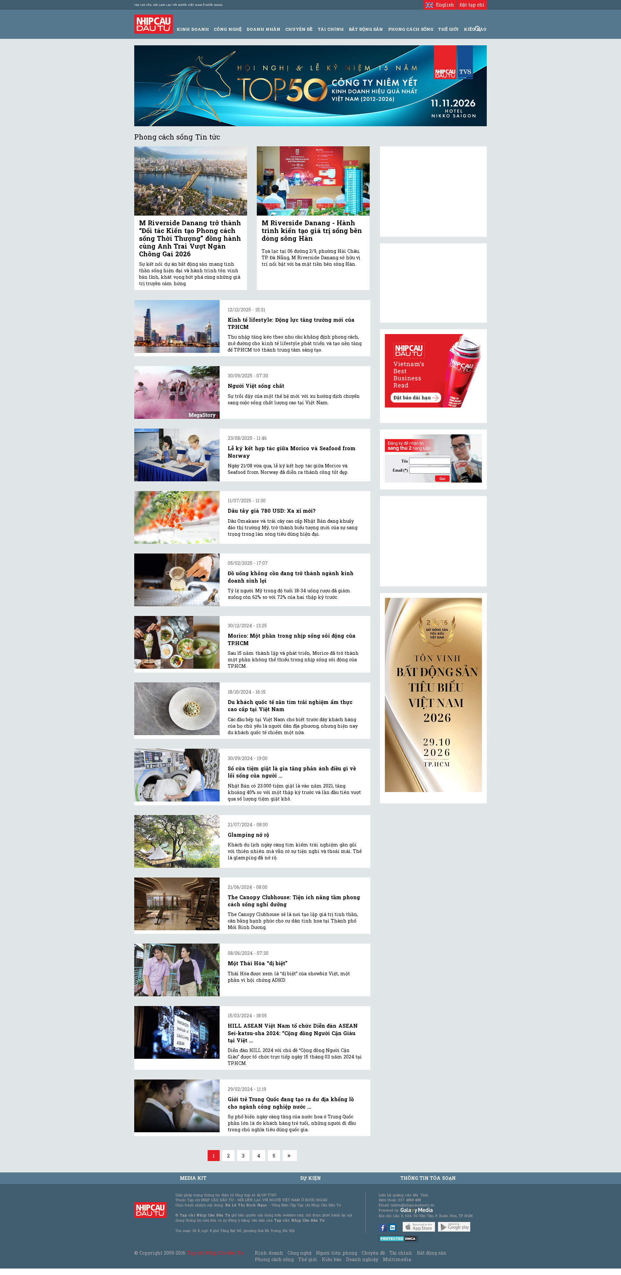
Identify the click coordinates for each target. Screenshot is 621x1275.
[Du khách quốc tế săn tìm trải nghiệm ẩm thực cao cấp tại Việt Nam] (177, 708)
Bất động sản (366, 29)
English (443, 5)
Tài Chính (331, 29)
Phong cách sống (274, 1259)
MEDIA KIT (193, 1178)
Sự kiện (310, 1178)
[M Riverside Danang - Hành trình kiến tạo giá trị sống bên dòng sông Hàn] (313, 181)
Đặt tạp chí (472, 5)
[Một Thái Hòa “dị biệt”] (177, 970)
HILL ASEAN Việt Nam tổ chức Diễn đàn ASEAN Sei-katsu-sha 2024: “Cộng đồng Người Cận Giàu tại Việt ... (293, 1033)
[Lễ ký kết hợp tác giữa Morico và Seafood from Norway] (177, 455)
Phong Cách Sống (410, 29)
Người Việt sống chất (256, 385)
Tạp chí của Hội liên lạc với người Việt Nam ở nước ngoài (178, 4)
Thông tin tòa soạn (428, 1178)
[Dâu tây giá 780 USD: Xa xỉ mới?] (177, 517)
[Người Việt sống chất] (177, 392)
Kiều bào (331, 1259)
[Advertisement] (433, 541)
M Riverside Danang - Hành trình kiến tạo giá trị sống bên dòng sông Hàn (312, 230)
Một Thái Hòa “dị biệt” (258, 963)
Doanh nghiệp (362, 1259)
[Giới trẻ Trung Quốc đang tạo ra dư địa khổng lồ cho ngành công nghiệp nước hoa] (177, 1105)
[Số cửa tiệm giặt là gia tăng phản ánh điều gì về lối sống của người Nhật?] (177, 775)
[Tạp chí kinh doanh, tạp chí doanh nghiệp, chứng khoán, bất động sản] (153, 23)
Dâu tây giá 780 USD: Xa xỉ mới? (272, 510)
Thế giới (448, 29)
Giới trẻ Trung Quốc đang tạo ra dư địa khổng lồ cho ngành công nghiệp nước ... (291, 1103)
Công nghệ (299, 1253)
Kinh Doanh (193, 29)
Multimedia (397, 1259)
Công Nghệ (227, 29)
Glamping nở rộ (248, 834)
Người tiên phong (336, 1253)
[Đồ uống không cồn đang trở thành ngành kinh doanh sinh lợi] (177, 580)
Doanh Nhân (263, 29)
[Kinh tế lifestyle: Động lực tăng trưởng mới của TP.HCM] (177, 326)
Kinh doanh (269, 1253)
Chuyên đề (298, 29)
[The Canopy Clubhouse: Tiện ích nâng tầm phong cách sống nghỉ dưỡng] (177, 904)
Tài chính (400, 1253)
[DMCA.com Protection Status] (399, 1238)
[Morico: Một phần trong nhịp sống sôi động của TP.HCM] (177, 642)
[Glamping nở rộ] (177, 841)
